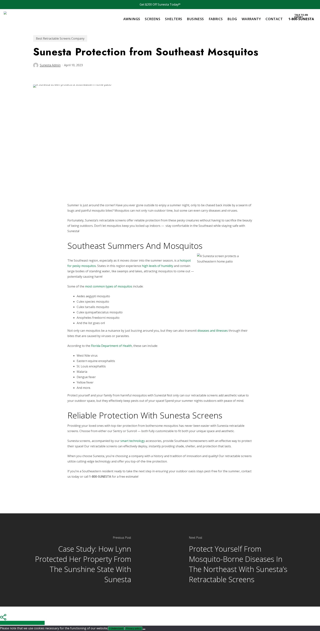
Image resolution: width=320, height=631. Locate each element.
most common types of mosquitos (108, 286)
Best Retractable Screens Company (60, 38)
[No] (144, 629)
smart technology (132, 441)
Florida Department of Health (111, 346)
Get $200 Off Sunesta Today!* (160, 4)
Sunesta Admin (50, 65)
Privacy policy (133, 628)
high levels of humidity (157, 266)
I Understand (116, 628)
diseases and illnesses (212, 331)
